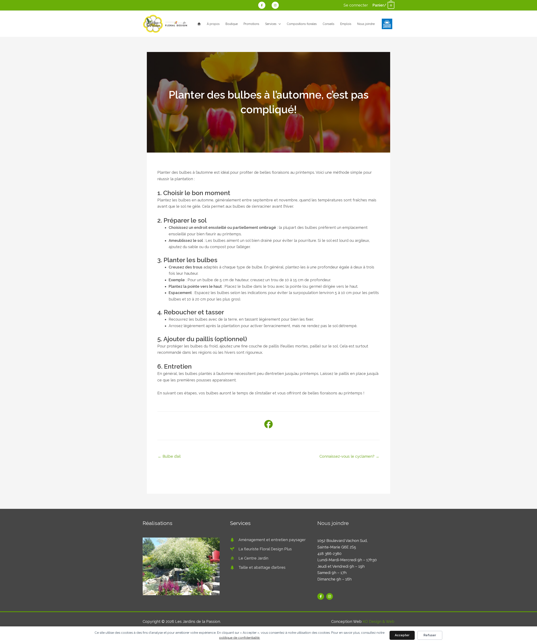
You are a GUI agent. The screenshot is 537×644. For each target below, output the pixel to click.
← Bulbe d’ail (169, 456)
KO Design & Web (378, 621)
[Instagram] (275, 5)
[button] (278, 24)
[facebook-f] (321, 596)
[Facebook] (261, 5)
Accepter (402, 635)
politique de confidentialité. (239, 638)
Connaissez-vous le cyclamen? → (349, 456)
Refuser (430, 635)
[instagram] (330, 596)
